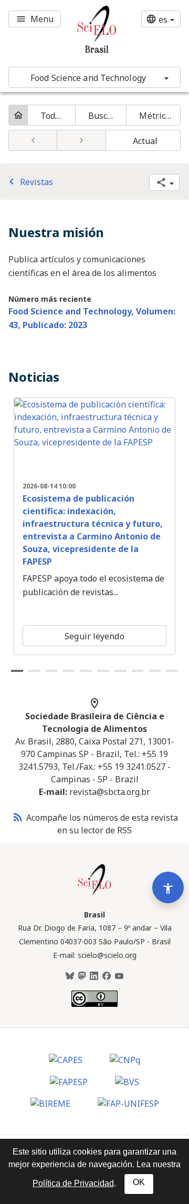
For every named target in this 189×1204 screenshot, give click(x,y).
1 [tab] (17, 671)
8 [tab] (138, 671)
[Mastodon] (82, 976)
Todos (52, 115)
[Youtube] (119, 976)
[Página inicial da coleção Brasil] (94, 894)
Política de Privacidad (73, 1183)
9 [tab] (155, 671)
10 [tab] (172, 671)
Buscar (102, 115)
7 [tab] (120, 671)
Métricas (156, 115)
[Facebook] (106, 976)
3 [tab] (52, 671)
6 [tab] (103, 671)
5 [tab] (86, 671)
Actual (145, 141)
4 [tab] (68, 671)
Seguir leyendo (94, 636)
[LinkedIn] (94, 976)
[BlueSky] (70, 976)
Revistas (29, 182)
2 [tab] (34, 671)
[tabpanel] (94, 526)
